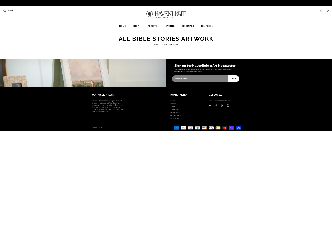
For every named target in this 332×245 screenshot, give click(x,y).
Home (122, 26)
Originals (188, 26)
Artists (153, 26)
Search (172, 101)
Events (170, 26)
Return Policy (174, 110)
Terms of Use (174, 118)
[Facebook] (216, 105)
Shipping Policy (175, 115)
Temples (206, 26)
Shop (136, 26)
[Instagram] (227, 105)
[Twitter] (210, 105)
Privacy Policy (175, 112)
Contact (173, 104)
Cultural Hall (99, 127)
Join (233, 79)
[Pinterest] (222, 105)
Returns (172, 107)
